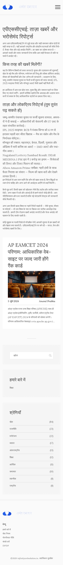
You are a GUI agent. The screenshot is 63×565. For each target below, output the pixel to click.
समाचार (31, 471)
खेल (31, 421)
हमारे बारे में (7, 529)
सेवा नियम (6, 533)
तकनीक (31, 478)
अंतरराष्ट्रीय (31, 450)
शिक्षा (31, 457)
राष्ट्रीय (31, 485)
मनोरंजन (31, 436)
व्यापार (31, 443)
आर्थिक (31, 464)
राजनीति (31, 428)
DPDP (6, 545)
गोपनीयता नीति (8, 537)
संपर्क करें (6, 541)
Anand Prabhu (47, 301)
